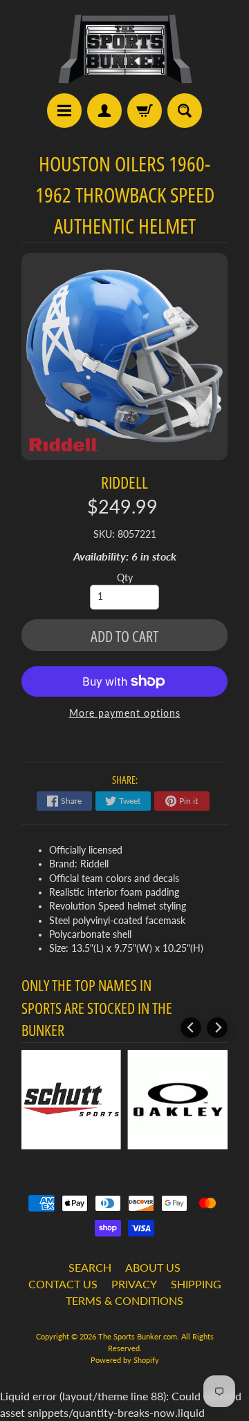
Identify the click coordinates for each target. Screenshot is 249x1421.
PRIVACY (134, 1283)
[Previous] (191, 1027)
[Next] (217, 1027)
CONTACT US (63, 1283)
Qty (125, 577)
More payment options (125, 713)
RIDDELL (124, 482)
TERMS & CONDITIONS (124, 1300)
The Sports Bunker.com (137, 1336)
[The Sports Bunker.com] (124, 48)
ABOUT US (153, 1267)
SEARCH (89, 1267)
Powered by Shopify (125, 1359)
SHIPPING (196, 1283)
